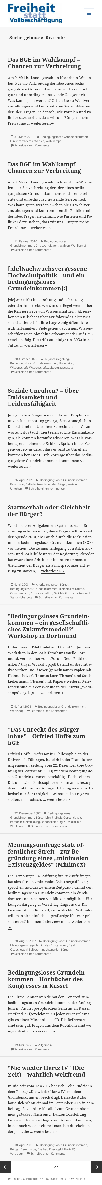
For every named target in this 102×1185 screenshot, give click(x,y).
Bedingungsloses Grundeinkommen (64, 137)
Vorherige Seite (5, 1167)
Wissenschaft (19, 367)
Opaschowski (19, 949)
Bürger (14, 1149)
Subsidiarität (72, 822)
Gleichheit (60, 593)
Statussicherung (21, 597)
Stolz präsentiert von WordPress (63, 1179)
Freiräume (77, 589)
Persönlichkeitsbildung (25, 822)
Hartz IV (69, 1149)
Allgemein (45, 1045)
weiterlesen (41, 123)
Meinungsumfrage (22, 945)
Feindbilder (17, 484)
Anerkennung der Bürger (52, 585)
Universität (66, 363)
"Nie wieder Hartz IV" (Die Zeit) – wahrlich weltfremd (46, 1071)
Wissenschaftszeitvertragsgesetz (51, 367)
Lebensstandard (79, 593)
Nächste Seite (96, 1167)
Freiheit (64, 589)
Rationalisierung (52, 822)
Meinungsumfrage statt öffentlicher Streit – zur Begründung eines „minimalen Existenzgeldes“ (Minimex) (48, 854)
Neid (72, 945)
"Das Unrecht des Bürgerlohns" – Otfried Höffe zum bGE (46, 735)
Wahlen (39, 141)
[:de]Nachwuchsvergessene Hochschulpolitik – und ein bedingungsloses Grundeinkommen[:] (47, 278)
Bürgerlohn (43, 818)
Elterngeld (56, 1149)
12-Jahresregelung (56, 359)
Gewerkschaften (41, 593)
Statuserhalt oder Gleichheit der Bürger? (49, 510)
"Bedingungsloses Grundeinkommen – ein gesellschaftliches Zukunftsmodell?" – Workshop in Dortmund (48, 625)
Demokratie (28, 1149)
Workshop (16, 711)
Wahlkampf (53, 141)
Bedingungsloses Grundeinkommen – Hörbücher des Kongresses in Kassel (47, 978)
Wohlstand (17, 826)
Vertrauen (16, 1154)
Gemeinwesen (19, 593)
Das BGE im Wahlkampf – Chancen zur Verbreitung (44, 63)
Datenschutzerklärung (23, 1179)
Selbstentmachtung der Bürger (46, 484)
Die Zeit (42, 1149)
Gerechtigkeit (72, 818)
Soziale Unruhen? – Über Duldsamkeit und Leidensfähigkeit (43, 397)
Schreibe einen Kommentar (32, 145)
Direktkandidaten (21, 141)
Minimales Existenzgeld (51, 945)
